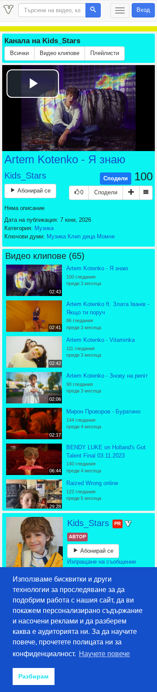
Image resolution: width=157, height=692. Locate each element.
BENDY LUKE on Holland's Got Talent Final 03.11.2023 (106, 451)
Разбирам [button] (33, 676)
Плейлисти (104, 53)
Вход (143, 10)
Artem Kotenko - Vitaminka (100, 340)
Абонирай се (33, 190)
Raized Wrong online (92, 483)
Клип (74, 236)
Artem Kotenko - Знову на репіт (107, 375)
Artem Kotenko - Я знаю (65, 159)
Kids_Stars (25, 175)
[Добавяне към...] (131, 193)
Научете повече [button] (104, 654)
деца (88, 236)
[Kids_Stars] (34, 545)
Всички (19, 53)
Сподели (115, 178)
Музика (44, 228)
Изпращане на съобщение (101, 561)
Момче (106, 236)
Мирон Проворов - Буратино (103, 411)
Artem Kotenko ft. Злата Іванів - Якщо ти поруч (107, 308)
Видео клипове (59, 53)
